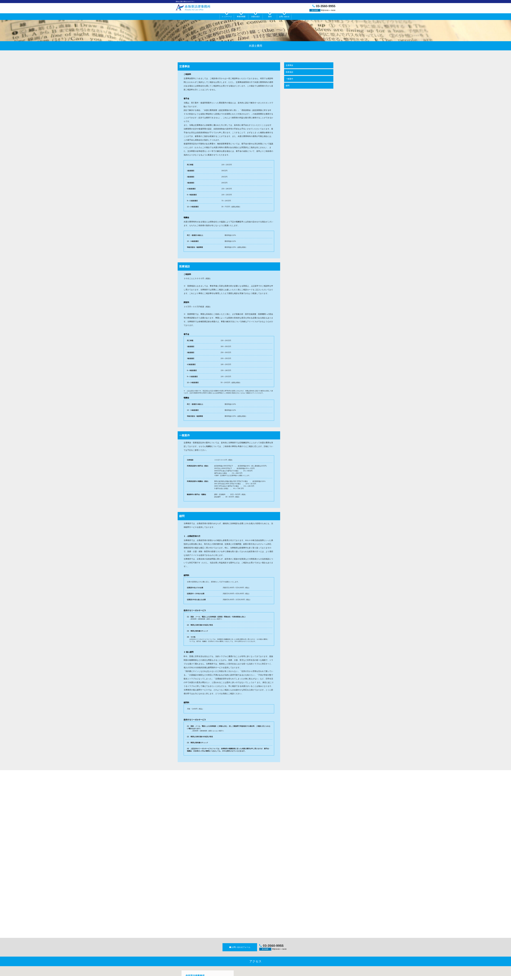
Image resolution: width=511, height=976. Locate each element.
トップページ (227, 16)
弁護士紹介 (255, 16)
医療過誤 (289, 72)
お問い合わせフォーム (240, 947)
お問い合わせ (284, 16)
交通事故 (289, 65)
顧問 (287, 86)
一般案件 (289, 79)
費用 (270, 16)
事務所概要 (241, 16)
